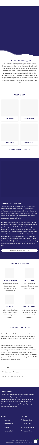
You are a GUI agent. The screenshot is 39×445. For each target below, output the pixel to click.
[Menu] (36, 3)
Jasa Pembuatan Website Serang (15, 442)
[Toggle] (3, 367)
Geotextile (4, 224)
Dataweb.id (29, 442)
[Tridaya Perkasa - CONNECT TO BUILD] (4, 3)
